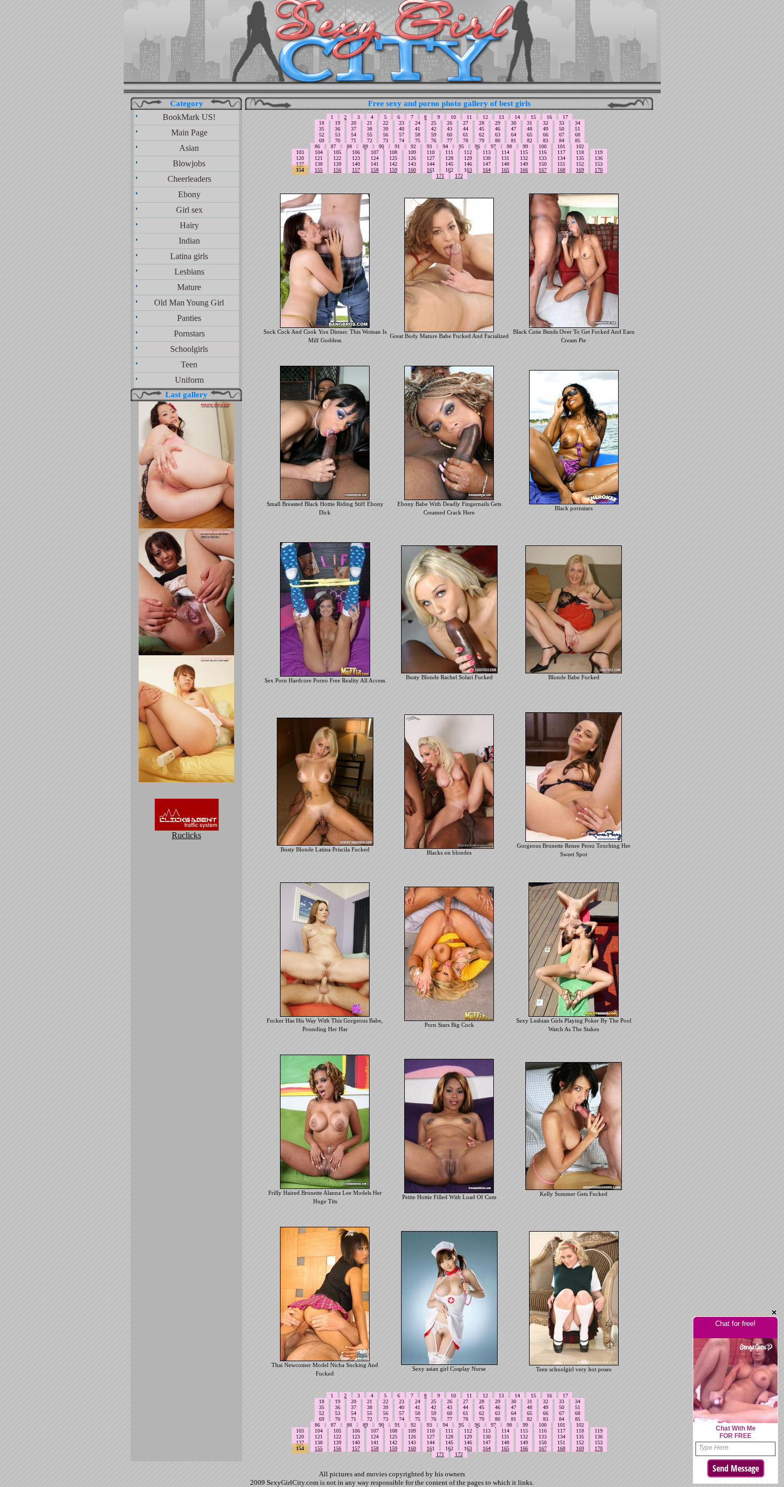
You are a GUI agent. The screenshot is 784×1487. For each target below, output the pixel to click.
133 (543, 158)
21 (369, 123)
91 (397, 146)
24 (417, 123)
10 (453, 117)
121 (319, 158)
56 (385, 135)
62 (481, 135)
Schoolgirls (189, 348)
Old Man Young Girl (189, 302)
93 (429, 146)
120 (300, 158)
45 (481, 129)
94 (445, 146)
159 (393, 170)
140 (356, 164)
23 (401, 123)
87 (333, 146)
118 (580, 152)
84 (561, 140)
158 (375, 170)
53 (337, 135)
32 (545, 123)
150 (543, 164)
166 (524, 170)
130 (487, 158)
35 (321, 129)
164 (487, 170)
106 (356, 152)
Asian (189, 147)
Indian (189, 240)
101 (561, 146)
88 (349, 146)
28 (481, 123)
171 (440, 176)
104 (319, 152)
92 (413, 146)
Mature (189, 287)
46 (497, 129)
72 (369, 140)
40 (401, 129)
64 (513, 135)
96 (477, 146)
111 (449, 152)
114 (505, 152)
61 (465, 135)
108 (393, 152)
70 (337, 140)
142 (393, 164)
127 (431, 158)
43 (449, 129)
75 (417, 140)
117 (561, 152)
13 (501, 117)
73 (385, 140)
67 (561, 135)
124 (375, 158)
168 (561, 170)
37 (353, 129)
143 (412, 164)
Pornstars (189, 333)
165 (505, 170)
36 (337, 129)
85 (577, 140)
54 (353, 135)
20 (353, 123)
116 (543, 152)
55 (369, 135)
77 (449, 140)
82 (529, 140)
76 (433, 140)
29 (497, 123)
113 (487, 152)
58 (417, 135)
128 (449, 158)
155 (319, 170)
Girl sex (189, 209)
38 (369, 129)
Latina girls (189, 256)
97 (493, 146)
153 (599, 164)
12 (485, 117)
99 (525, 146)
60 (449, 135)
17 (565, 117)
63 (497, 135)
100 (543, 146)
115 (524, 152)
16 (549, 117)
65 (529, 135)
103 (300, 152)
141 (375, 164)
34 (577, 123)
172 (459, 176)
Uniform (189, 379)
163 (468, 170)
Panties (189, 318)
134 (561, 158)
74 (401, 140)
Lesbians (189, 271)
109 (412, 152)
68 (577, 135)
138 (319, 164)
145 (449, 164)
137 (300, 164)
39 (385, 129)
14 (517, 117)
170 (599, 170)
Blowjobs (189, 163)
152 (580, 164)
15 (533, 117)
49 (545, 129)
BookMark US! (189, 117)
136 (599, 158)
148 (505, 164)
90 (381, 146)
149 (524, 164)
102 (580, 146)
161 (431, 170)
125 (393, 158)
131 (505, 158)
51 (577, 129)
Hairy (189, 225)
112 (468, 152)
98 (509, 146)
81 (513, 140)
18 (321, 123)
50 (561, 129)
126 (412, 158)
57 (401, 135)
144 (431, 164)
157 (356, 170)
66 (545, 135)
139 (337, 164)
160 (412, 170)
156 (337, 170)
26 (449, 123)
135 (580, 158)
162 (449, 170)
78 (465, 140)
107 (375, 152)
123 (356, 158)
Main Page (189, 132)
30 (513, 123)
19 (337, 123)
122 (337, 158)
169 (580, 170)
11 (469, 117)
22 (385, 123)
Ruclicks (186, 835)
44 (465, 129)
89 (365, 146)
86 (317, 146)
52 (321, 135)
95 (461, 146)
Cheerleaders (189, 178)
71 (353, 140)
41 (417, 129)
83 (545, 140)
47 (513, 129)
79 (481, 140)
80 (497, 140)
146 (468, 164)
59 (433, 135)
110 (431, 152)
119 (599, 152)
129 (468, 158)
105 (337, 152)
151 (561, 164)
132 (524, 158)
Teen (189, 364)
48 (529, 129)
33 (561, 123)
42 (433, 129)
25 (433, 123)
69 (321, 140)
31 (529, 123)
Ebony (189, 194)
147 (487, 164)
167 (543, 170)
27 (465, 123)
